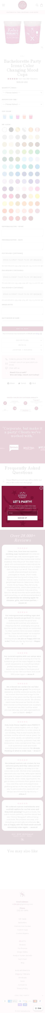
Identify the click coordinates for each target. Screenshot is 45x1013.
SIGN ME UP (22, 518)
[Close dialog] (41, 488)
